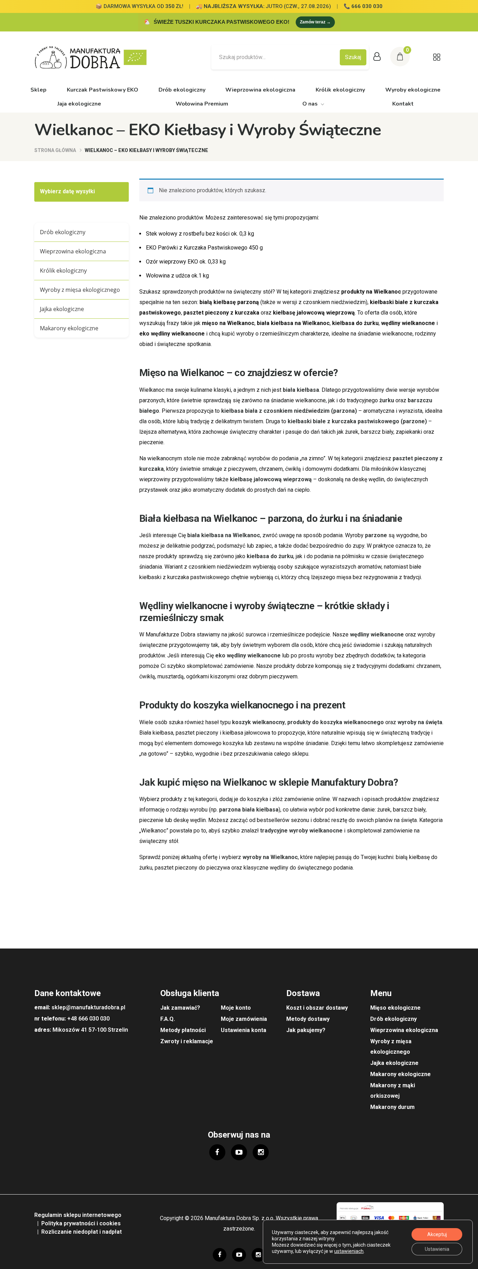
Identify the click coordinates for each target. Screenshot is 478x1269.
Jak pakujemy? (305, 1030)
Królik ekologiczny (340, 90)
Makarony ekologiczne (69, 328)
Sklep (38, 90)
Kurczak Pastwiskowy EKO (102, 90)
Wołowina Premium (202, 104)
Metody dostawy (308, 1019)
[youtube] (239, 1152)
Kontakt (403, 104)
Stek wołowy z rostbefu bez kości (200, 233)
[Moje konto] (377, 57)
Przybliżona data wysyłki (73, 191)
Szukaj (353, 57)
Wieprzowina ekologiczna (260, 90)
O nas (310, 104)
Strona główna (55, 150)
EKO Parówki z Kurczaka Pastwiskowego (204, 247)
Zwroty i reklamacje (186, 1041)
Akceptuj (437, 1234)
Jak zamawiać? (180, 1007)
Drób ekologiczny (182, 90)
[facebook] (217, 1152)
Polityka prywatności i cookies (81, 1223)
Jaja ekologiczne (79, 104)
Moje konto (236, 1007)
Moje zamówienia (244, 1019)
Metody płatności (183, 1030)
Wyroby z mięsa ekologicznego (80, 290)
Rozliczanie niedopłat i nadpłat (81, 1231)
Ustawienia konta (243, 1030)
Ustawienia (437, 1249)
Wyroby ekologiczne (413, 90)
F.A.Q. (167, 1019)
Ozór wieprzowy (186, 261)
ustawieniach (349, 1251)
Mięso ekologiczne (395, 1007)
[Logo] (95, 57)
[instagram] (261, 1152)
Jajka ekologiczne (62, 309)
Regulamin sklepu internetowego (77, 1215)
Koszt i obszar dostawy (317, 1007)
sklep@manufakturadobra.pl (88, 1007)
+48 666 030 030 (88, 1018)
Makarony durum (392, 1107)
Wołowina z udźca (177, 275)
